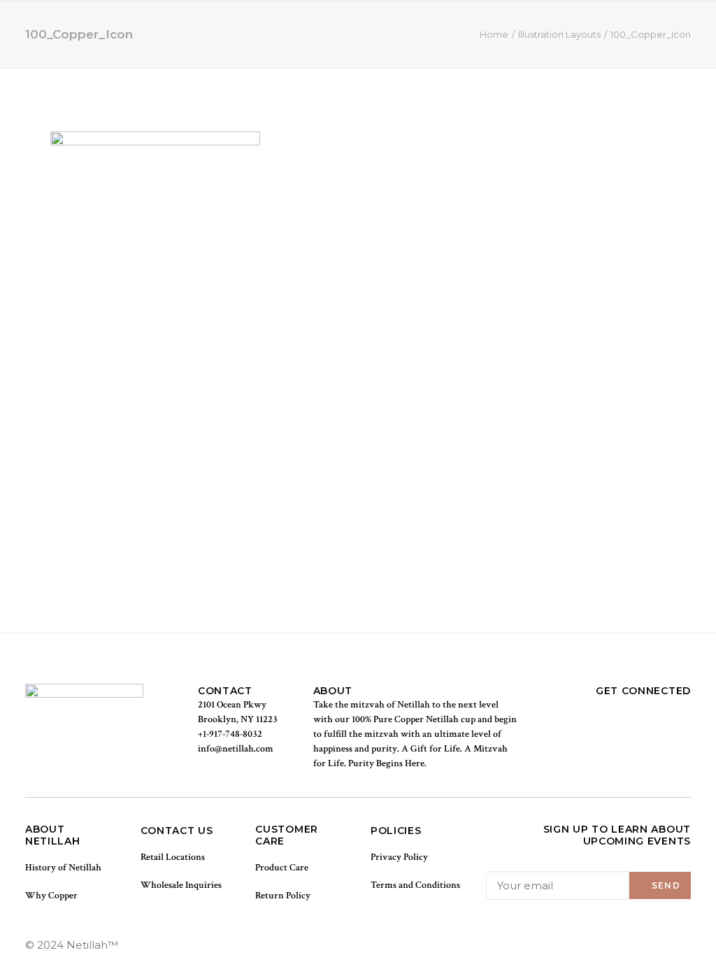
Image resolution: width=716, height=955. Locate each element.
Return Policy (282, 895)
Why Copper (51, 895)
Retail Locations (173, 857)
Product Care (281, 867)
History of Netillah (63, 867)
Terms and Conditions (415, 885)
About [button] (230, 29)
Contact (448, 29)
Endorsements (315, 29)
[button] (665, 29)
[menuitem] (178, 29)
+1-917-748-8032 (230, 734)
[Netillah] (85, 29)
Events (390, 29)
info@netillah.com (235, 748)
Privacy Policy (399, 857)
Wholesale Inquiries (181, 885)
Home (178, 29)
